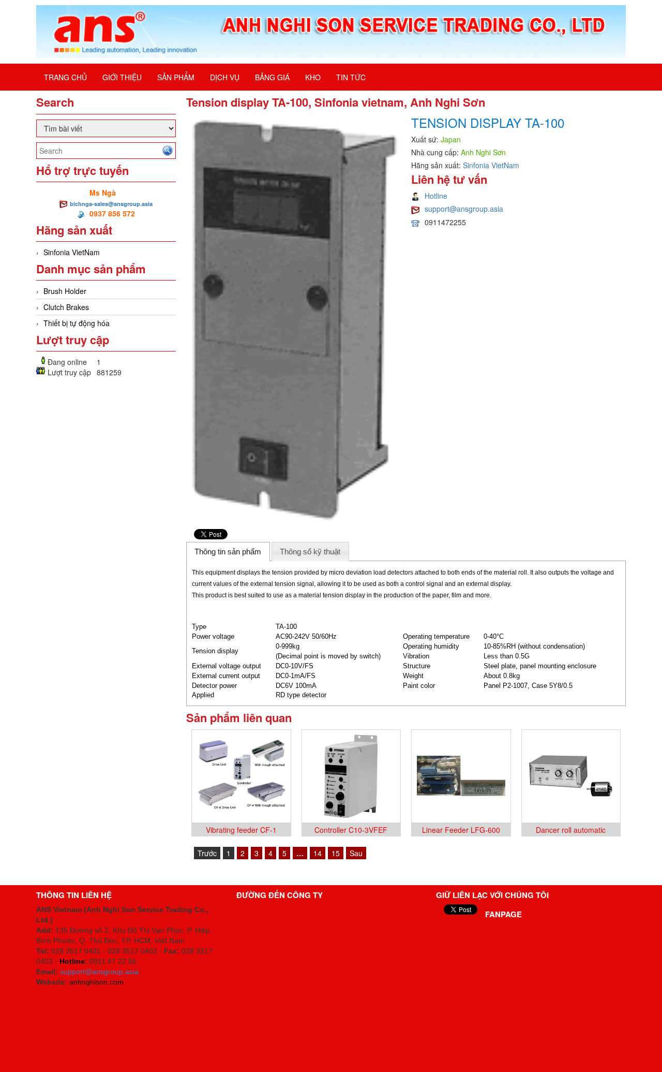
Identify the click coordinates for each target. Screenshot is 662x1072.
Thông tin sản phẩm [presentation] (227, 551)
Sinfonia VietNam (71, 252)
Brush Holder (64, 291)
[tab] (228, 551)
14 (317, 853)
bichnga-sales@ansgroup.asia (111, 204)
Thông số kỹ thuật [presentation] (310, 551)
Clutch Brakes (66, 307)
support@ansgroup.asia (464, 208)
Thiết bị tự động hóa (76, 323)
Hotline (436, 195)
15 (336, 853)
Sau (356, 853)
